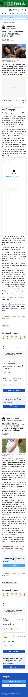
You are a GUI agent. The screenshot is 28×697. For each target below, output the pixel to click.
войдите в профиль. (17, 356)
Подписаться (14, 565)
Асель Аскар (5, 325)
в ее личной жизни (10, 307)
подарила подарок (19, 67)
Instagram (15, 406)
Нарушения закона (16, 414)
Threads (16, 471)
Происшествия (6, 414)
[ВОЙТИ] (25, 9)
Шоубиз (4, 13)
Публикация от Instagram (14, 194)
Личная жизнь (18, 13)
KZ (22, 9)
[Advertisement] (14, 87)
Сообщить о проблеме (14, 681)
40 (24, 595)
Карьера (12, 13)
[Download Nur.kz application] (14, 3)
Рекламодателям (14, 685)
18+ (16, 582)
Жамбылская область (7, 582)
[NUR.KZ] (14, 10)
